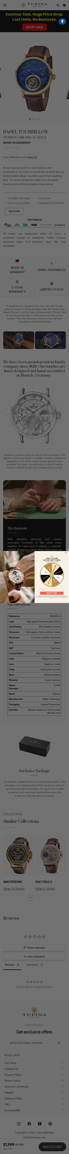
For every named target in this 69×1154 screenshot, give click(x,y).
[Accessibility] (62, 21)
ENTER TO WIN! (52, 593)
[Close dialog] (66, 552)
